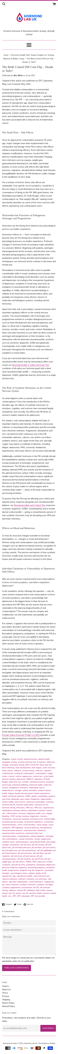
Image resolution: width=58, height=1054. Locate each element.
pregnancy (22, 867)
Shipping (6, 999)
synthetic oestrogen (45, 885)
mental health (49, 819)
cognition (47, 771)
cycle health (48, 776)
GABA (27, 796)
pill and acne (26, 845)
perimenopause (22, 842)
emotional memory (37, 782)
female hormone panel (24, 793)
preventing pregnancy (36, 867)
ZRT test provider (38, 896)
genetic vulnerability (39, 796)
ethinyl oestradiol (30, 790)
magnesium (34, 816)
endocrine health (36, 785)
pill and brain (37, 847)
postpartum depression (45, 865)
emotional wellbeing (20, 785)
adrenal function (30, 759)
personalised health (37, 842)
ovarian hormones (26, 839)
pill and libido (38, 853)
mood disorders (29, 825)
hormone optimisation (25, 805)
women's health (35, 893)
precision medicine (9, 867)
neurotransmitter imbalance (34, 830)
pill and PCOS (38, 859)
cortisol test (37, 776)
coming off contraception (24, 773)
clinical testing (28, 771)
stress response (12, 885)
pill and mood (16, 856)
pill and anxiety (38, 845)
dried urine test (15, 782)
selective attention (9, 879)
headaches (35, 799)
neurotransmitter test (33, 833)
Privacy (5, 996)
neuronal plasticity (31, 828)
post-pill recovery (18, 865)
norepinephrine (23, 836)
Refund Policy (8, 1006)
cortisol (11, 776)
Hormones (20, 808)
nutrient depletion (37, 836)
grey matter (25, 799)
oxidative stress (8, 842)
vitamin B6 (21, 890)
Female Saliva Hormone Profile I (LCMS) (21, 735)
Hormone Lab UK (30, 1043)
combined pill (7, 773)
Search (5, 986)
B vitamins (41, 762)
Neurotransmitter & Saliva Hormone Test (30, 365)
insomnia (21, 813)
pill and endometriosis (27, 850)
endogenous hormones (18, 788)
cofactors (39, 771)
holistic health (7, 802)
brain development (23, 768)
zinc (10, 896)
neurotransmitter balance (12, 830)
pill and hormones (25, 853)
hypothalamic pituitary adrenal (14, 810)
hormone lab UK (8, 805)
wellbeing (30, 890)
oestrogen (49, 836)
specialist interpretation (18, 882)
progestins (39, 870)
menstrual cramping (21, 819)
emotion (25, 782)
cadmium (17, 771)
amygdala (6, 762)
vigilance (12, 890)
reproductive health (24, 876)
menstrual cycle (36, 819)
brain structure (49, 768)
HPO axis (38, 808)
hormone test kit (41, 805)
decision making (8, 779)
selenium (21, 879)
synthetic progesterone (11, 887)
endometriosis (8, 790)
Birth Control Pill (32, 765)
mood (19, 825)
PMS (34, 862)
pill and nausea (29, 856)
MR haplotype (17, 828)
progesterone (13, 870)
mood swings (42, 825)
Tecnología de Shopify (46, 1043)
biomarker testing (17, 765)
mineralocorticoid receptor (12, 822)
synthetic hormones (28, 885)
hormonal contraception (35, 802)
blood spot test (46, 765)
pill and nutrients (24, 859)
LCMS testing (15, 816)
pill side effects (18, 862)
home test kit (19, 802)
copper (50, 773)
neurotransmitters (9, 836)
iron (43, 813)
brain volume (7, 771)
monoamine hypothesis (33, 822)
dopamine (38, 779)
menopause (7, 819)
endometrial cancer (36, 788)
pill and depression (9, 850)
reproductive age (9, 876)
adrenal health (44, 759)
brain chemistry (8, 768)
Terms (5, 993)
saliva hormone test (41, 876)
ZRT (14, 896)
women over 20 (8, 893)
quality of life (41, 873)
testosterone (27, 887)
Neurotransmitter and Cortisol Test (29, 505)
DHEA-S (29, 779)
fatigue (11, 793)
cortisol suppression (23, 776)
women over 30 (22, 893)
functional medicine (16, 796)
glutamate (15, 799)
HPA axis (29, 808)
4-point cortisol (17, 759)
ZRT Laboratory (23, 896)
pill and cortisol (49, 847)
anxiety (14, 762)
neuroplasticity (46, 828)
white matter (40, 890)
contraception (40, 773)
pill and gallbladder (44, 850)
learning (25, 816)
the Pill (36, 887)
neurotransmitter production (13, 833)
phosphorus (15, 845)
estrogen (18, 790)
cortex (4, 776)
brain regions (37, 768)
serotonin (30, 879)
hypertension (48, 808)
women (49, 890)
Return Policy (8, 1003)
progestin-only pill (27, 870)
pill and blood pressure (21, 847)
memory (43, 816)
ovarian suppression (42, 839)
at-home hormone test (27, 762)
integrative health (34, 813)
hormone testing (8, 808)
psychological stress (19, 873)
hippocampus (46, 799)
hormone (49, 802)
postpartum (30, 865)
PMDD (28, 862)
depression (20, 779)
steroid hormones (36, 882)
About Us (6, 989)
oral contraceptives (10, 839)
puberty (31, 873)
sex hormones (41, 879)
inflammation (12, 813)
